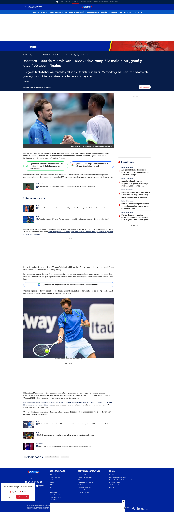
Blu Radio (52, 480)
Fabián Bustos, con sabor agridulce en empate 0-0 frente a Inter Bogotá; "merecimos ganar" (135, 217)
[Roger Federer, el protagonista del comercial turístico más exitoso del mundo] (28, 446)
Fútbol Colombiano (127, 167)
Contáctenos (81, 485)
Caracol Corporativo (55, 497)
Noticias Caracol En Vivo (101, 1)
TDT (79, 480)
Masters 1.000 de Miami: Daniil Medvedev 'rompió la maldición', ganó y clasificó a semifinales (65, 55)
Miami (65, 457)
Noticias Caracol (54, 474)
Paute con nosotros (83, 492)
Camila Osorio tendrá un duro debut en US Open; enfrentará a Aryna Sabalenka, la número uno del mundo (74, 208)
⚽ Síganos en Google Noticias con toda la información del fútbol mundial (70, 284)
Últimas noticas (65, 1)
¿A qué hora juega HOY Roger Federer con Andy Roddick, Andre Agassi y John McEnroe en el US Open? (73, 219)
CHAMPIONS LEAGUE (76, 12)
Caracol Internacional (56, 495)
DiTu (51, 487)
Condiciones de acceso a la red (118, 474)
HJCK (51, 485)
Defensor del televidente (85, 477)
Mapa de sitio (82, 489)
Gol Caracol (75, 1)
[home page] (57, 2)
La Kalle (52, 482)
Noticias (24, 492)
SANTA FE (44, 12)
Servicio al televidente (84, 474)
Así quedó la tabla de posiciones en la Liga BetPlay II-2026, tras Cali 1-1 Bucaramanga (135, 172)
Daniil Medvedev (52, 457)
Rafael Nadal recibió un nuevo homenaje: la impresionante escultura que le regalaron (67, 435)
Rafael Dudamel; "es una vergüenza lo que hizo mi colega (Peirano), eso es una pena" (134, 183)
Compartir (146, 87)
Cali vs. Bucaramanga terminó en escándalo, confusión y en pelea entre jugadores (135, 205)
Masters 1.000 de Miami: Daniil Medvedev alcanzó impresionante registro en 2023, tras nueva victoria (73, 424)
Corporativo (112, 487)
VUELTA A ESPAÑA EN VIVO (58, 12)
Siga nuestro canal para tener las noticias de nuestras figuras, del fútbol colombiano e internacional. (46, 166)
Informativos (114, 1)
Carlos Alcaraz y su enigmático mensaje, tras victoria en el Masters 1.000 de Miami (66, 186)
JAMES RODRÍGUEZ (115, 12)
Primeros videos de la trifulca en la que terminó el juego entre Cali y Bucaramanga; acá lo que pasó (135, 194)
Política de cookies (114, 482)
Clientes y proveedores (84, 487)
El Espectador (54, 489)
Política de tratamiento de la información (121, 480)
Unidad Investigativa (86, 1)
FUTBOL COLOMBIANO (92, 12)
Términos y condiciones (116, 485)
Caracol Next (53, 499)
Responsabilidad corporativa (117, 477)
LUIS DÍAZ (104, 12)
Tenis (34, 55)
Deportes (14, 492)
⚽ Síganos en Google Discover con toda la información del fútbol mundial (92, 165)
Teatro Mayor (54, 492)
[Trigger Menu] (25, 7)
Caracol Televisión (55, 477)
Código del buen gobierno (85, 482)
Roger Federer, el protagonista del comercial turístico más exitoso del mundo (64, 446)
